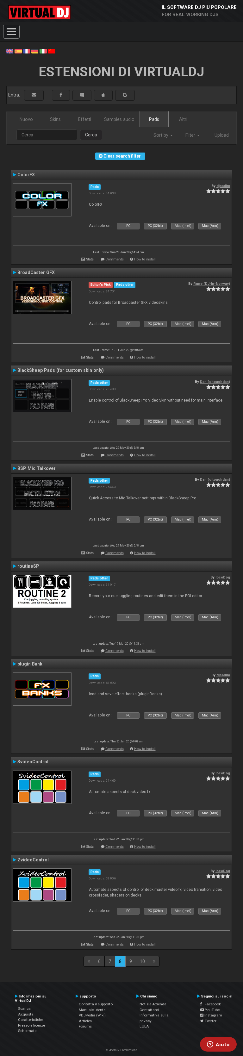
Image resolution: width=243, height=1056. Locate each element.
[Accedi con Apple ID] (103, 95)
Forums (85, 1026)
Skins (55, 119)
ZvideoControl (33, 859)
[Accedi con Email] (34, 95)
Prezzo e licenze (31, 1025)
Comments (114, 259)
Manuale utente (92, 1010)
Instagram (212, 1015)
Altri (183, 119)
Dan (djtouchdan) (215, 381)
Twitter (210, 1021)
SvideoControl (32, 761)
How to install (145, 259)
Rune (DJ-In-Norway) (211, 283)
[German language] (34, 50)
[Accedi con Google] (125, 95)
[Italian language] (43, 50)
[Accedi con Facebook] (61, 95)
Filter (190, 135)
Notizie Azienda (153, 1004)
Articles (85, 1021)
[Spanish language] (18, 50)
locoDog (222, 577)
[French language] (26, 50)
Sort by (161, 135)
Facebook (211, 1004)
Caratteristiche (30, 1019)
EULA (144, 1026)
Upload (222, 135)
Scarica (24, 1008)
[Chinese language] (51, 50)
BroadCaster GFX (36, 272)
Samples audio (119, 119)
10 (142, 961)
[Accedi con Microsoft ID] (81, 95)
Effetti (84, 119)
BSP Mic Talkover (36, 468)
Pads (154, 119)
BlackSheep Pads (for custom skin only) (60, 370)
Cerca (91, 134)
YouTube (212, 1010)
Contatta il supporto (96, 1004)
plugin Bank (29, 663)
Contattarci (149, 1010)
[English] (9, 50)
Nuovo (26, 119)
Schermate (27, 1030)
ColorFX (26, 174)
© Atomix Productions (122, 1050)
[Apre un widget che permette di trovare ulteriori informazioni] (218, 1045)
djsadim (223, 186)
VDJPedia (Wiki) (92, 1015)
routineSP (28, 566)
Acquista (26, 1014)
